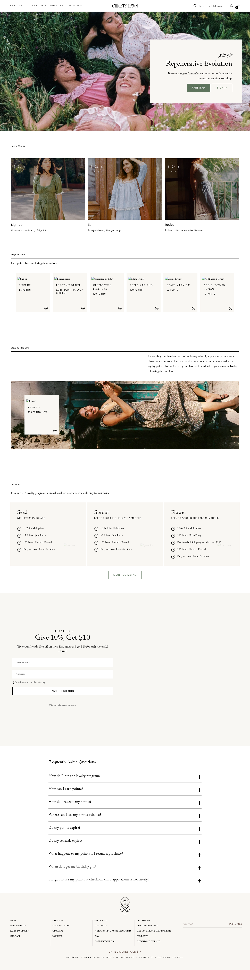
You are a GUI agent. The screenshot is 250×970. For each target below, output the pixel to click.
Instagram (143, 920)
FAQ (97, 936)
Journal (57, 936)
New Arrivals (18, 925)
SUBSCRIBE (235, 924)
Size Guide (101, 925)
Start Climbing (125, 575)
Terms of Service (103, 957)
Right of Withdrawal (169, 957)
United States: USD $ (124, 951)
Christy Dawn (82, 957)
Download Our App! (149, 941)
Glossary (57, 930)
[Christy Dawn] (125, 5)
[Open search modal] (195, 5)
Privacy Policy (125, 957)
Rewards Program (148, 925)
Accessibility (145, 957)
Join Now (198, 87)
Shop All (15, 936)
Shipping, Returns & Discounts (113, 930)
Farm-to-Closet (19, 930)
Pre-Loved (142, 936)
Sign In (222, 87)
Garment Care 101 (105, 941)
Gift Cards (101, 920)
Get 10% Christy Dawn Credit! (154, 930)
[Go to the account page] (231, 5)
